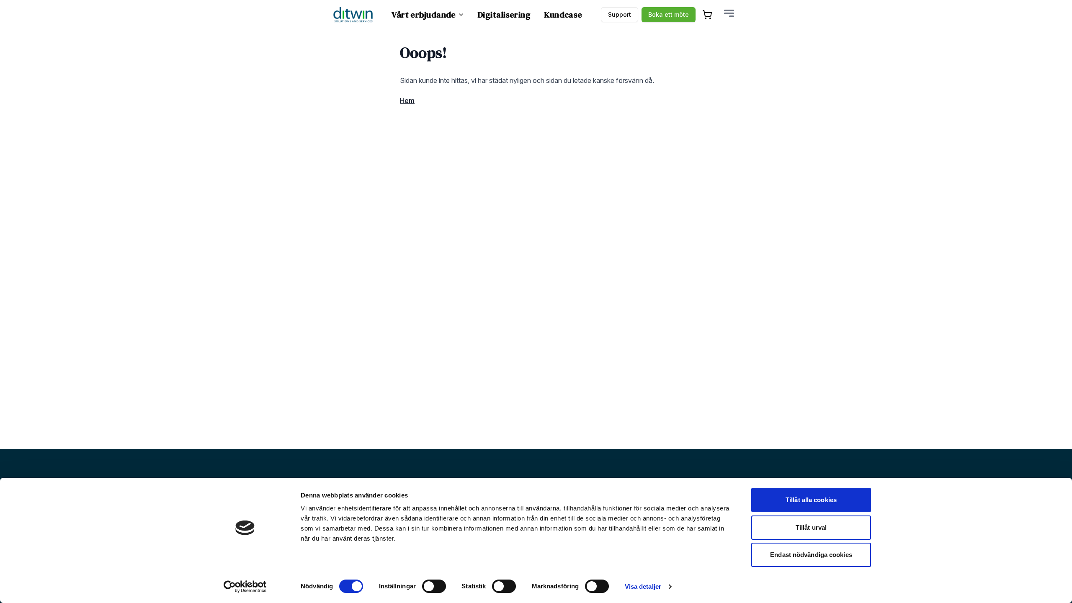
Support (619, 14)
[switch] (434, 586)
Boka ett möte (668, 14)
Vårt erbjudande (424, 15)
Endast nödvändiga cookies (811, 554)
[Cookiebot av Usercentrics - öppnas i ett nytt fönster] (245, 586)
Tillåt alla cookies (811, 499)
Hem (407, 100)
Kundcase (563, 15)
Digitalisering (504, 15)
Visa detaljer (643, 586)
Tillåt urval (811, 527)
